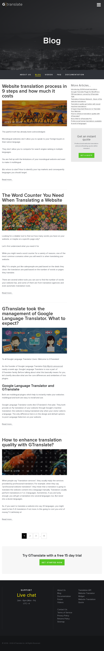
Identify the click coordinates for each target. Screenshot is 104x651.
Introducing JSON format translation (84, 89)
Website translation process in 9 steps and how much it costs (34, 91)
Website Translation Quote (87, 601)
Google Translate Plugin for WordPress (85, 92)
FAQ (59, 75)
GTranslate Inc (19, 643)
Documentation (74, 75)
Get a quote (86, 155)
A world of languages (78, 124)
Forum (60, 599)
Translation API (84, 590)
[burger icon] (99, 5)
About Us (25, 75)
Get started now (52, 562)
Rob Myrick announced (53, 366)
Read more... (7, 179)
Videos (49, 75)
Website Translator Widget (86, 595)
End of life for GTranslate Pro (81, 119)
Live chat (26, 595)
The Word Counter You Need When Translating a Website (33, 197)
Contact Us (62, 609)
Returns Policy (63, 618)
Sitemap (61, 621)
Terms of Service (64, 612)
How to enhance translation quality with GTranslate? (32, 442)
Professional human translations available (86, 121)
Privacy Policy (63, 615)
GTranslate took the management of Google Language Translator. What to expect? (33, 316)
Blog (38, 75)
